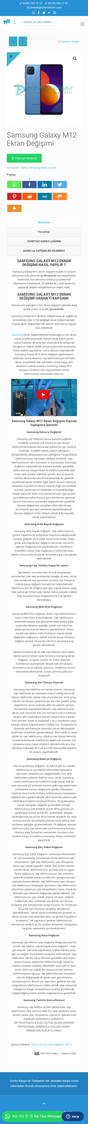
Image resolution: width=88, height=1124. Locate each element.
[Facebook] (39, 13)
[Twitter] (44, 13)
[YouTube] (49, 13)
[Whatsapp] (14, 182)
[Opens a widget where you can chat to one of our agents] (72, 1117)
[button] (75, 58)
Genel (24, 167)
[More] (14, 206)
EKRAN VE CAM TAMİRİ (37, 22)
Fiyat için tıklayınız (26, 158)
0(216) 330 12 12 (58, 3)
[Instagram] (55, 13)
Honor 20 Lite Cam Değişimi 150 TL (51, 1044)
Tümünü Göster (70, 41)
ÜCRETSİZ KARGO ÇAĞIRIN (44, 241)
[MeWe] (44, 194)
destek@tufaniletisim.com (46, 7)
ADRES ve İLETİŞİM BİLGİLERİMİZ (44, 250)
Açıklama (44, 222)
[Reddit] (29, 194)
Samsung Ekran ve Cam (42, 167)
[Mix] (60, 194)
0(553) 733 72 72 (32, 3)
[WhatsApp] (33, 13)
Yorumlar (44, 231)
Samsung (17, 334)
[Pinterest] (14, 194)
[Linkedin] (44, 182)
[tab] (44, 222)
